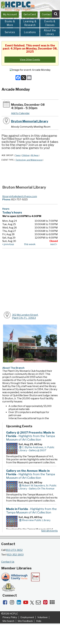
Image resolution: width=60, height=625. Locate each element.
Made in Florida (31, 510)
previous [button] (8, 244)
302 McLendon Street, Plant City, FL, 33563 (25, 316)
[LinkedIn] (19, 603)
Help (38, 621)
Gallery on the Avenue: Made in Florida (30, 474)
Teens (17, 155)
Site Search (8, 621)
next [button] (53, 244)
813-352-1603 (15, 554)
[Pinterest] (46, 603)
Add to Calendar (20, 113)
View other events (30, 59)
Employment (27, 617)
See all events (49, 530)
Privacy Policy (9, 617)
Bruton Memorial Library (29, 121)
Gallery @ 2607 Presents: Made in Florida (30, 436)
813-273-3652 (14, 550)
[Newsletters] (39, 603)
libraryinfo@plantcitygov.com (19, 196)
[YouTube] (26, 603)
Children (25, 155)
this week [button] (30, 244)
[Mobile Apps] (53, 603)
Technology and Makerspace (29, 160)
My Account (10, 14)
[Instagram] (12, 603)
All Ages (34, 155)
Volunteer (42, 617)
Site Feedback (25, 621)
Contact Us (48, 14)
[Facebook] (5, 603)
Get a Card (30, 14)
